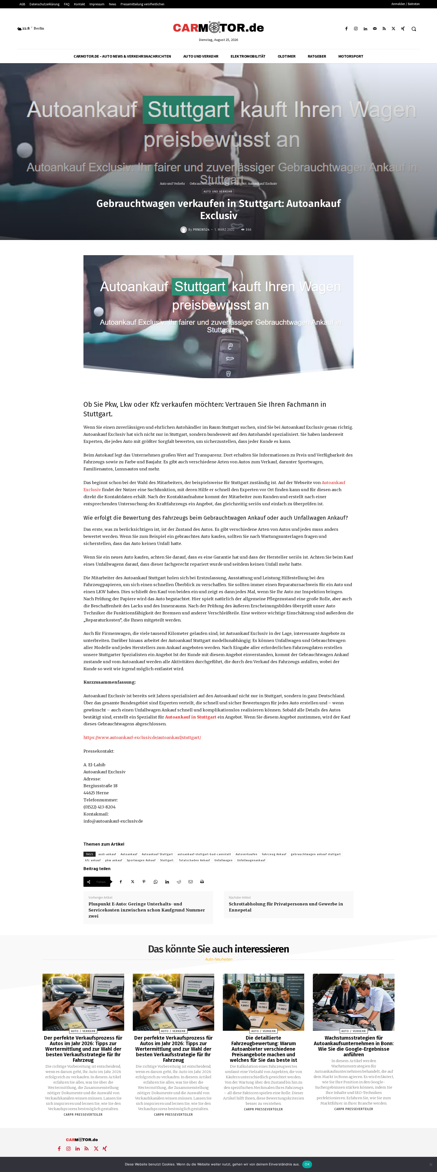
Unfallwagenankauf (251, 860)
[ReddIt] (179, 882)
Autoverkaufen (246, 854)
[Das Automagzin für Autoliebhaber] (218, 27)
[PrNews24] (184, 229)
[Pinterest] (144, 882)
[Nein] (430, 1164)
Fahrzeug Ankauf (274, 854)
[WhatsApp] (155, 882)
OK (307, 1164)
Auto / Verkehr (83, 1031)
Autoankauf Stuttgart (157, 854)
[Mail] (374, 29)
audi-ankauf (107, 854)
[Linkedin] (365, 29)
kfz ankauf (93, 860)
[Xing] (403, 29)
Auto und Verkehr (172, 183)
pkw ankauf (113, 860)
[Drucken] (202, 882)
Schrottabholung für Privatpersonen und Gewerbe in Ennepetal (286, 907)
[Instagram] (356, 29)
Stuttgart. (167, 860)
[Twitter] (393, 29)
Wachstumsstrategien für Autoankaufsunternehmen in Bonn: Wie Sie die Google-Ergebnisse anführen (354, 1046)
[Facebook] (346, 29)
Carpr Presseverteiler (83, 1114)
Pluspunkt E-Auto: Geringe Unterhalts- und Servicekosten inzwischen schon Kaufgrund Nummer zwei (147, 910)
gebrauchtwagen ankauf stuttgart (316, 854)
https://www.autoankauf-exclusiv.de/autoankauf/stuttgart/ (142, 737)
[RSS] (384, 29)
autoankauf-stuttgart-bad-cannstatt (204, 854)
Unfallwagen (223, 860)
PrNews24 (201, 229)
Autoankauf (129, 854)
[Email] (190, 882)
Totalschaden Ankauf (194, 860)
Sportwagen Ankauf (141, 860)
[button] (414, 29)
